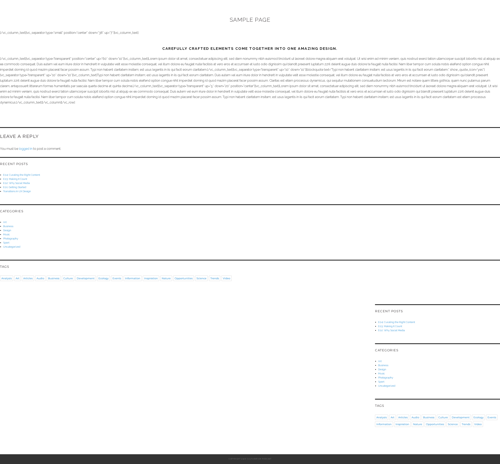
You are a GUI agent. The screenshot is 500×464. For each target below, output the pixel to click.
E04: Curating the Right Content (21, 174)
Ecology (103, 278)
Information (132, 278)
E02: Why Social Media (16, 183)
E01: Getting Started (14, 187)
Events (116, 278)
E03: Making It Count (15, 179)
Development (86, 278)
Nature (166, 278)
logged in (25, 149)
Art (5, 222)
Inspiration (151, 278)
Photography (10, 238)
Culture (68, 278)
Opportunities (184, 278)
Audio (40, 278)
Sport (6, 242)
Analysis (6, 278)
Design (7, 230)
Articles (28, 278)
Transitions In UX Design (17, 191)
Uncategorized (11, 246)
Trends (214, 278)
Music (6, 234)
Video (226, 278)
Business (8, 226)
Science (201, 278)
